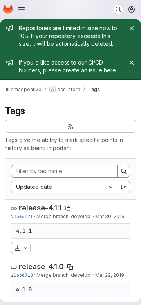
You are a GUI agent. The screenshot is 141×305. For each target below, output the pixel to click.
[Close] (131, 28)
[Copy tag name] (67, 208)
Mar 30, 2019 (110, 216)
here (110, 70)
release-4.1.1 (40, 207)
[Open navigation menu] (21, 9)
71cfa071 (22, 216)
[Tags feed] (70, 126)
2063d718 (22, 275)
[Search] (124, 171)
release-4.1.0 (41, 266)
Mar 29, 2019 (109, 275)
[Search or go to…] (118, 9)
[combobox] (64, 187)
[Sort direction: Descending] (124, 187)
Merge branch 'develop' (64, 216)
